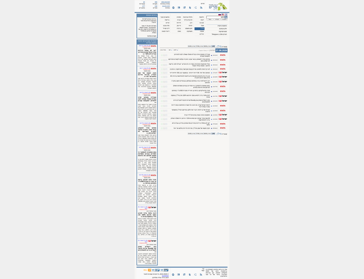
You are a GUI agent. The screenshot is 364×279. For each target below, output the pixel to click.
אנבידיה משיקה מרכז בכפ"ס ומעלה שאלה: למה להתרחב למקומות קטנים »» (147, 99)
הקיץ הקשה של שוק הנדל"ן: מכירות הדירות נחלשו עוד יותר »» (147, 74)
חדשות (201, 17)
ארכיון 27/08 (199, 46)
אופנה (202, 31)
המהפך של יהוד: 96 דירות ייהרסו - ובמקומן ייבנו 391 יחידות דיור (190, 73)
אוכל (202, 25)
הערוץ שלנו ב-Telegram (219, 34)
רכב (191, 23)
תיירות (179, 23)
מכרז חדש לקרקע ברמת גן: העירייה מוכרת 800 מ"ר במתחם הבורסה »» (147, 181)
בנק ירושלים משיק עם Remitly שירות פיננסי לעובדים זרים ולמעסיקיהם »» (147, 249)
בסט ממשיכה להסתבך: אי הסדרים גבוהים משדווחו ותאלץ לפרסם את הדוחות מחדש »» (147, 154)
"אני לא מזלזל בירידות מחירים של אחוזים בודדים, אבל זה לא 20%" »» (147, 52)
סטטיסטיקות (223, 31)
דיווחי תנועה (165, 31)
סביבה (202, 23)
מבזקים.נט (165, 276)
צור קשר (202, 269)
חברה (179, 20)
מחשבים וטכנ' (164, 17)
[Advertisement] (193, 40)
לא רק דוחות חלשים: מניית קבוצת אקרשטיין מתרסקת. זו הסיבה (190, 69)
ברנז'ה (179, 28)
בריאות (167, 20)
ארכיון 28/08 (207, 46)
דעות (202, 20)
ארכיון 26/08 (191, 46)
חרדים (202, 34)
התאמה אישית (222, 26)
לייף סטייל (166, 28)
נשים (179, 31)
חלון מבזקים (223, 28)
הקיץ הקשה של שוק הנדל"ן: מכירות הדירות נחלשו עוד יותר (191, 128)
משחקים (189, 31)
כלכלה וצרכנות (187, 17)
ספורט (179, 17)
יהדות (190, 25)
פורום (202, 3)
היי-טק (179, 25)
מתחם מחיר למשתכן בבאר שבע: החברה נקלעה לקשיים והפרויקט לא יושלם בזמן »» (147, 130)
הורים (167, 23)
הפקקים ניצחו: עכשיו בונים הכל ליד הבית (197, 115)
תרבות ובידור (188, 20)
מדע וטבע (166, 25)
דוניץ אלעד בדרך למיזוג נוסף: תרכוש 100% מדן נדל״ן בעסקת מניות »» (147, 214)
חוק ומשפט (188, 28)
